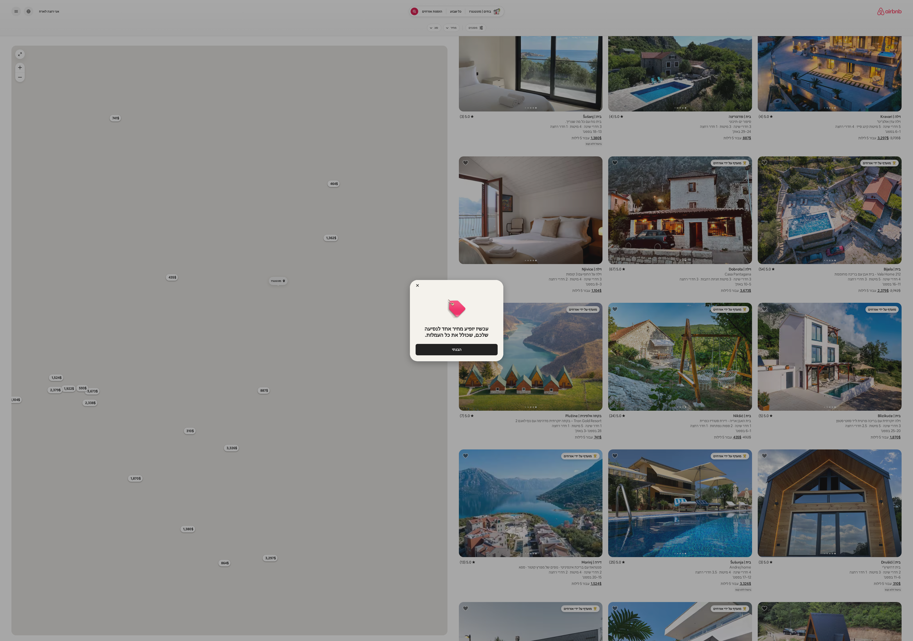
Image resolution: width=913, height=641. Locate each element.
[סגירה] (417, 285)
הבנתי (456, 349)
